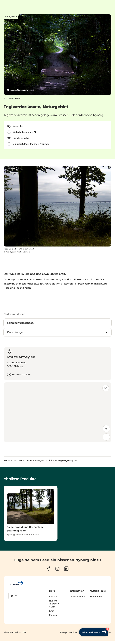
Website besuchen (23, 132)
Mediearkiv (96, 596)
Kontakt (53, 596)
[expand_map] (105, 388)
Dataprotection (68, 632)
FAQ (51, 611)
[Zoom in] (106, 428)
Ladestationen (77, 596)
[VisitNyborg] (15, 583)
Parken (53, 615)
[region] (57, 412)
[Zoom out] (106, 437)
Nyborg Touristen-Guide (54, 603)
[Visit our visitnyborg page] (48, 568)
